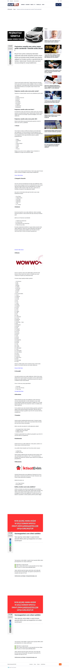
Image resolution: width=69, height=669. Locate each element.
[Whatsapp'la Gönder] (10, 58)
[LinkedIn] (10, 56)
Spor (43, 4)
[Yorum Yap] (10, 63)
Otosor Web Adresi (19, 175)
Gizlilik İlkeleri (43, 664)
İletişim (38, 664)
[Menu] (57, 5)
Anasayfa (31, 664)
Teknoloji (38, 4)
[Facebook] (10, 52)
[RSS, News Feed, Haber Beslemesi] (60, 664)
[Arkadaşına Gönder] (10, 59)
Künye (35, 664)
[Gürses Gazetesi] (13, 4)
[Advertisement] (5, 25)
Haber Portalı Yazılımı (12, 667)
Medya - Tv (33, 4)
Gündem (23, 4)
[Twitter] (10, 54)
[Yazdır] (10, 61)
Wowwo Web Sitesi (19, 368)
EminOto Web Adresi (19, 249)
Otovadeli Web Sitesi (19, 391)
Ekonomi (27, 4)
